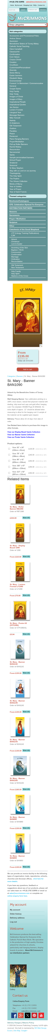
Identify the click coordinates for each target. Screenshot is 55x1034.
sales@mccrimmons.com (36, 2)
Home (12, 5)
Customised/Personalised (20, 68)
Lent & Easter (16, 244)
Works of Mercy (16, 184)
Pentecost (14, 136)
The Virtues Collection (18, 181)
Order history (15, 914)
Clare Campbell (16, 49)
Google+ (24, 1031)
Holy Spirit (15, 274)
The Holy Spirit (15, 176)
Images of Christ (16, 97)
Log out (13, 922)
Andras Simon (15, 38)
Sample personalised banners (22, 157)
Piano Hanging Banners (19, 139)
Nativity (12, 120)
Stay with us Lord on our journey (23, 171)
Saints (12, 155)
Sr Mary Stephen (16, 168)
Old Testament (15, 126)
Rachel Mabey (15, 147)
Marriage (15, 257)
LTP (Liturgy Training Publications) (25, 233)
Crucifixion (14, 65)
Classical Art (14, 52)
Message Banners (17, 115)
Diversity (13, 70)
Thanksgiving (15, 173)
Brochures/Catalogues (19, 201)
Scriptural (13, 163)
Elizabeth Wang (16, 78)
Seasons (13, 212)
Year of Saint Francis (18, 192)
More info (26, 518)
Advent (14, 239)
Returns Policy (28, 1023)
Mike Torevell (15, 118)
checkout (43, 9)
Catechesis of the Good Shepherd (24, 229)
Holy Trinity (14, 94)
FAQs (35, 5)
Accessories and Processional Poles (24, 36)
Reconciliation (17, 261)
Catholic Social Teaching (19, 46)
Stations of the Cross (19, 276)
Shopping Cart (27, 5)
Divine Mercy (15, 73)
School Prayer (15, 160)
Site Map (17, 1031)
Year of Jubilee (16, 186)
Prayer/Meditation (17, 142)
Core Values (14, 57)
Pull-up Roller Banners (19, 144)
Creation (13, 62)
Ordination (15, 259)
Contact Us (41, 5)
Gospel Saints (15, 89)
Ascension (14, 41)
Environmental (15, 81)
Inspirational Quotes (18, 105)
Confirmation (15, 54)
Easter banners (16, 75)
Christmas (15, 242)
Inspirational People (18, 102)
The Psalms (14, 179)
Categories (11, 376)
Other (11, 226)
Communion (16, 252)
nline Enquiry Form (21, 1001)
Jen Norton (14, 107)
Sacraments (14, 215)
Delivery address (17, 918)
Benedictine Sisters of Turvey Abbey (24, 44)
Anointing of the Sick (19, 248)
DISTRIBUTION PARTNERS (20, 208)
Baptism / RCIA (17, 250)
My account (15, 910)
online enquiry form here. (17, 896)
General (13, 86)
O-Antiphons (15, 123)
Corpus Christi (15, 60)
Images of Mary (16, 99)
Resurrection (15, 149)
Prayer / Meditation (17, 219)
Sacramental (15, 152)
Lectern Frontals (16, 110)
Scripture (13, 222)
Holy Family (14, 91)
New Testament (17, 267)
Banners (20, 376)
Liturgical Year (15, 112)
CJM (13, 235)
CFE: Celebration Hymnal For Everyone (26, 204)
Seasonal (13, 165)
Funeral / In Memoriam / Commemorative (26, 83)
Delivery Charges (14, 1023)
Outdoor (13, 128)
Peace (12, 134)
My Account (18, 5)
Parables (13, 131)
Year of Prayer (15, 189)
